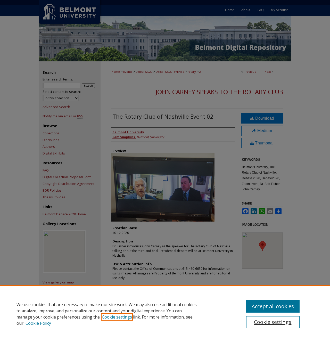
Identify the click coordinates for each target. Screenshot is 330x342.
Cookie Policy (38, 323)
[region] (165, 313)
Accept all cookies (273, 306)
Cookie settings (117, 317)
